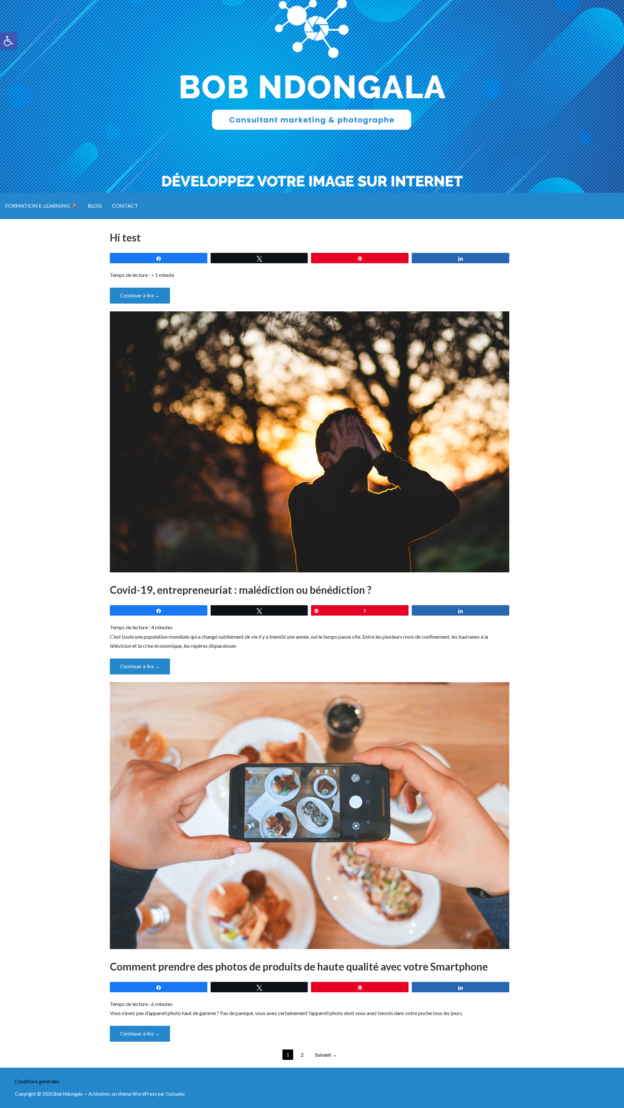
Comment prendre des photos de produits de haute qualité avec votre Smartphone (299, 966)
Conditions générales (37, 1081)
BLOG (95, 205)
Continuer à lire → (140, 295)
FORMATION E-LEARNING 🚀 (41, 205)
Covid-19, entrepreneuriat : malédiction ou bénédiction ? (240, 589)
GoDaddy (175, 1094)
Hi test (125, 237)
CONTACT (125, 205)
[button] (8, 41)
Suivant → (326, 1054)
